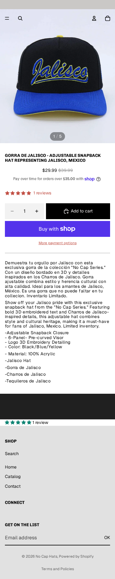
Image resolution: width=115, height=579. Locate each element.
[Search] (20, 18)
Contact (13, 486)
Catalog (13, 476)
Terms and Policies (57, 568)
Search (12, 453)
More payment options (58, 243)
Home (11, 467)
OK (107, 537)
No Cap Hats (46, 556)
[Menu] (7, 18)
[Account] (94, 18)
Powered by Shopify (76, 556)
